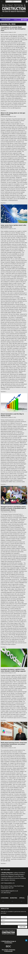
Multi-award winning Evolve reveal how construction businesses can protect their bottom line (14, 744)
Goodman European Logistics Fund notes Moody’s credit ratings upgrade (13, 670)
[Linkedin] (27, 1)
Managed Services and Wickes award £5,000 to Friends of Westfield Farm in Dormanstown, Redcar (13, 508)
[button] (1, 1)
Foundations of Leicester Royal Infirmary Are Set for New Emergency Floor (13, 28)
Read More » (3, 110)
